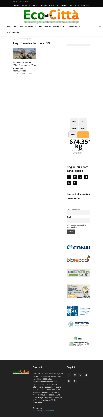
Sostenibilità (58, 26)
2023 (83, 122)
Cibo (14, 26)
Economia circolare (33, 26)
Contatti (24, 5)
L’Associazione (72, 26)
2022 (74, 122)
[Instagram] (75, 177)
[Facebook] (69, 177)
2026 (73, 134)
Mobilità (47, 26)
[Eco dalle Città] (51, 15)
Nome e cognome (73, 209)
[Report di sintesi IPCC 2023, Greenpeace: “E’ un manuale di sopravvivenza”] (24, 53)
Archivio (52, 5)
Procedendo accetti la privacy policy (76, 226)
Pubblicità (43, 5)
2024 (74, 128)
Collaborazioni (13, 32)
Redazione (17, 74)
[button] (100, 26)
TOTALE (83, 134)
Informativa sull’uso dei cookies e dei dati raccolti (73, 5)
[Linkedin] (80, 177)
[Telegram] (86, 177)
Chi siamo (16, 5)
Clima (21, 26)
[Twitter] (69, 183)
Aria (9, 26)
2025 (83, 128)
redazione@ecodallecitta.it (43, 410)
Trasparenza (33, 5)
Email (69, 217)
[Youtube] (75, 183)
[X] (69, 381)
